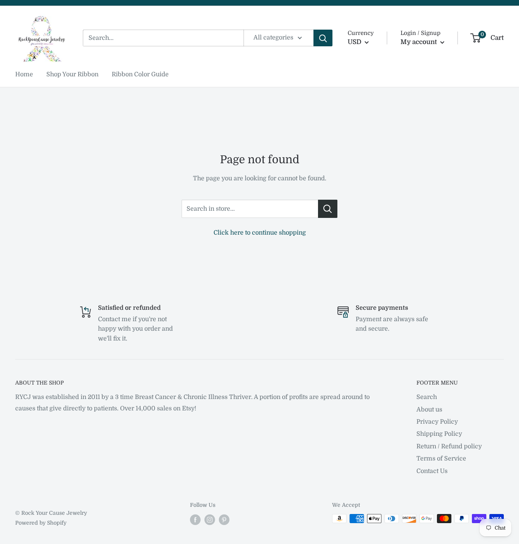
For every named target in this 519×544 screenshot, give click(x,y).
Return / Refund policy (449, 446)
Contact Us (432, 471)
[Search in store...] (327, 209)
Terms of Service (441, 458)
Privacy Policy (437, 421)
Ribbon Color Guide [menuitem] (140, 74)
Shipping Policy (439, 433)
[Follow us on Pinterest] (224, 519)
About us (429, 409)
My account (419, 42)
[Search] (322, 38)
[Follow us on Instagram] (209, 519)
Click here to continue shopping (260, 232)
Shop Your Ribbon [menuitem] (72, 74)
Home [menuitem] (24, 74)
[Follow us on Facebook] (195, 519)
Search (426, 397)
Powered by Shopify (40, 523)
